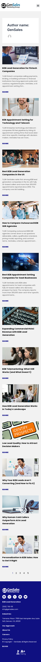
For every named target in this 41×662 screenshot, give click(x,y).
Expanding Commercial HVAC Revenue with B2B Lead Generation (18, 331)
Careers (5, 634)
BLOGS (5, 646)
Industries (6, 614)
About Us (6, 630)
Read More (5, 92)
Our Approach (8, 626)
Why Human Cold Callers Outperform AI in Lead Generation (15, 520)
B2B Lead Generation (11, 602)
